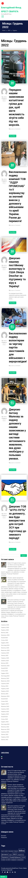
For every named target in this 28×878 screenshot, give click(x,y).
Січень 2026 (4, 640)
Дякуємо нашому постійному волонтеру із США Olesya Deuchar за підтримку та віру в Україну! (17, 272)
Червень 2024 (5, 688)
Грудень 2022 (5, 721)
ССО (23, 857)
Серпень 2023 (5, 709)
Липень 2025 (4, 655)
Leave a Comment (15, 129)
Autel (2, 851)
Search (24, 555)
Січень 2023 (4, 719)
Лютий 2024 (4, 698)
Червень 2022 (5, 737)
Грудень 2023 (5, 704)
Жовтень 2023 (5, 706)
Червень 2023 (5, 711)
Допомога (5, 854)
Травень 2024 (5, 691)
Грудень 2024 (5, 673)
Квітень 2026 (4, 632)
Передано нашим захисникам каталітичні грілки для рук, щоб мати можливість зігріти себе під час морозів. (16, 107)
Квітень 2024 (4, 693)
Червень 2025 (5, 658)
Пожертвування (15, 857)
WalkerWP (9, 870)
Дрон (10, 854)
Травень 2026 (5, 630)
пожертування (20, 859)
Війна (21, 850)
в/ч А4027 (8, 859)
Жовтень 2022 (5, 726)
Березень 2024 (5, 696)
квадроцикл (14, 859)
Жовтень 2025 (5, 648)
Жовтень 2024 (5, 678)
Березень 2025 (5, 665)
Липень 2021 (4, 739)
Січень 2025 (4, 670)
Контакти (3, 835)
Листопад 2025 (5, 645)
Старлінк (3, 859)
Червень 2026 (5, 627)
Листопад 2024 (5, 676)
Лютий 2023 (4, 716)
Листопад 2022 (5, 724)
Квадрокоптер (20, 854)
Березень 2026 (5, 635)
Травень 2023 (5, 714)
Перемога (5, 857)
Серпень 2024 (5, 683)
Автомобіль (11, 851)
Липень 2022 (4, 734)
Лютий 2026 (4, 637)
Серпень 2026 (5, 625)
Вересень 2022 (5, 729)
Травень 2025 (5, 660)
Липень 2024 (4, 686)
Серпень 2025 (5, 653)
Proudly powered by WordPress (9, 868)
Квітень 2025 (4, 663)
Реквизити (4, 837)
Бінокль (16, 851)
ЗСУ (15, 854)
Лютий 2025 (4, 668)
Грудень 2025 (5, 642)
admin (5, 97)
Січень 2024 (4, 701)
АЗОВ (6, 851)
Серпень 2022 (5, 732)
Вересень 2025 (5, 650)
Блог (4, 100)
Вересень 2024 (5, 681)
